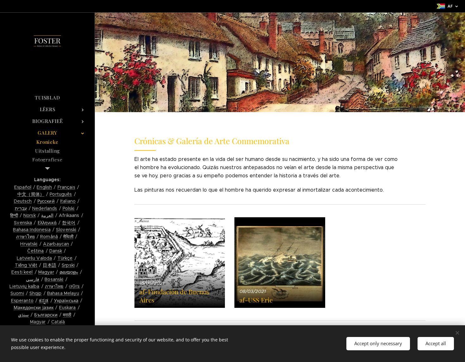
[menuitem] (47, 97)
